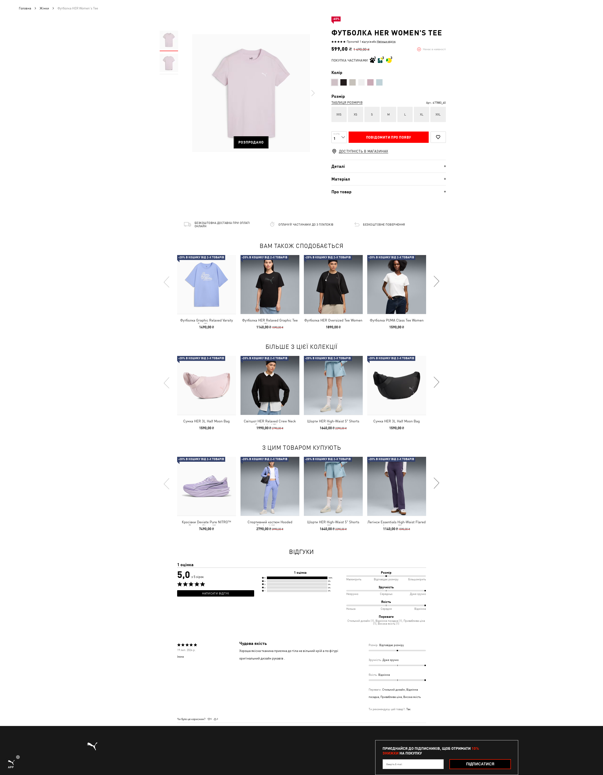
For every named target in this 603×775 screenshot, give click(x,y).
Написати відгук (215, 593)
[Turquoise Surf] (379, 82)
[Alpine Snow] (352, 82)
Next (313, 93)
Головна (25, 8)
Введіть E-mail (394, 764)
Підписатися (480, 764)
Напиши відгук (386, 41)
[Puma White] (361, 82)
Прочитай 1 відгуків (359, 41)
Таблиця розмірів (347, 102)
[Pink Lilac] (370, 82)
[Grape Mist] (334, 82)
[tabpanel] (251, 93)
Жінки (44, 8)
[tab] (388, 166)
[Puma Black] (343, 82)
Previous (167, 281)
